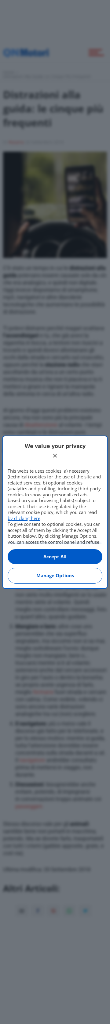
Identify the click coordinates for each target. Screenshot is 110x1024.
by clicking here (24, 518)
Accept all (55, 556)
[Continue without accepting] (55, 455)
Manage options (55, 575)
